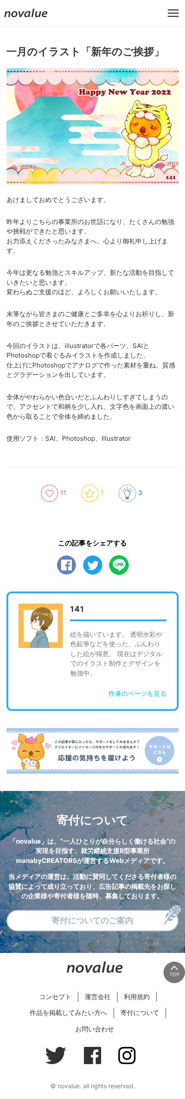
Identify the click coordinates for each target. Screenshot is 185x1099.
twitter (92, 565)
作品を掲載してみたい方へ (68, 1013)
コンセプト (55, 997)
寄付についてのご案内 (92, 920)
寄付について (139, 1013)
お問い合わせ (94, 1029)
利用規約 (137, 997)
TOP (174, 974)
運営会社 (98, 997)
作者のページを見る (137, 693)
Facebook (66, 565)
